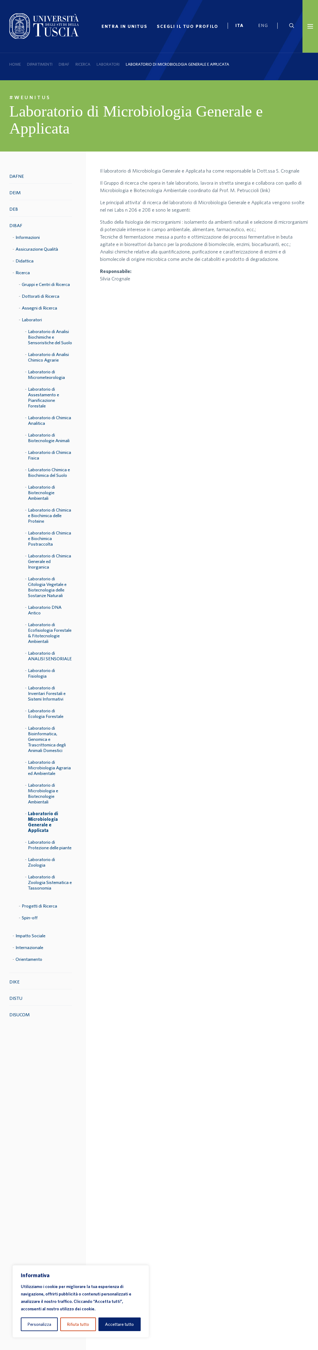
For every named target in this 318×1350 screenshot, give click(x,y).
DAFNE (16, 176)
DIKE (14, 981)
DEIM (15, 192)
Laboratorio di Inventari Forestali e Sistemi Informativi (47, 693)
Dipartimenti (39, 64)
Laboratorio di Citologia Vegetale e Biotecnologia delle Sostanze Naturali (47, 587)
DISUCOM (19, 1014)
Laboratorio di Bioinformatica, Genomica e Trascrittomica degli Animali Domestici (47, 739)
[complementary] (80, 1301)
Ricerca (82, 64)
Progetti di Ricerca (39, 905)
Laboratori (108, 64)
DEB (13, 209)
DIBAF (64, 64)
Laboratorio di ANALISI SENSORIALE (50, 655)
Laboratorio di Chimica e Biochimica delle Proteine (49, 515)
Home (15, 64)
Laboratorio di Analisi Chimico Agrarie (48, 357)
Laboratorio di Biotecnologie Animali (49, 437)
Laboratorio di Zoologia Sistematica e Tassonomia (50, 882)
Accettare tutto (119, 1324)
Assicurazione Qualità (37, 249)
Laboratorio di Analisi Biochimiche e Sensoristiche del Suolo (50, 337)
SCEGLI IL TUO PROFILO (187, 26)
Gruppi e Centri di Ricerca (46, 284)
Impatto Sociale (30, 935)
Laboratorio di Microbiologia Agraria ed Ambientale (49, 767)
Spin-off (30, 917)
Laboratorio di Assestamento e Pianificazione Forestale (43, 397)
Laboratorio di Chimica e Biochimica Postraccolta (49, 538)
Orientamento (29, 959)
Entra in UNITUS (125, 26)
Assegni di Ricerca (39, 307)
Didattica (25, 260)
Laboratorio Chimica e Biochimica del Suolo (49, 472)
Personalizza (39, 1324)
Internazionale (29, 947)
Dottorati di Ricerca (40, 296)
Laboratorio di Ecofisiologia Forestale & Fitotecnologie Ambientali (49, 633)
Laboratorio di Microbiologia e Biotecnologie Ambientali (43, 793)
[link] (242, 26)
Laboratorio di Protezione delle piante (49, 844)
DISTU (15, 998)
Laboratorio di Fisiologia (41, 673)
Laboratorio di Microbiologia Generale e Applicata (43, 822)
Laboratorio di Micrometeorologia (46, 374)
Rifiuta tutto (78, 1324)
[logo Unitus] (44, 37)
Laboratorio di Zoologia (41, 862)
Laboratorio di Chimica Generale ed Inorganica (49, 561)
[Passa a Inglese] (265, 26)
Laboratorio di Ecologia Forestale (45, 713)
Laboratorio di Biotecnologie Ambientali (41, 492)
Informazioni (28, 237)
